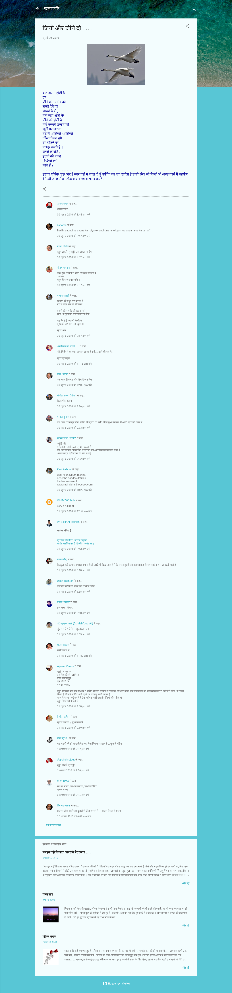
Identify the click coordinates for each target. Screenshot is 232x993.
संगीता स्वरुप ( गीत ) (66, 395)
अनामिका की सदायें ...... (68, 346)
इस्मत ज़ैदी (62, 559)
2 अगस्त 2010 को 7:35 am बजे (73, 795)
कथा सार (48, 894)
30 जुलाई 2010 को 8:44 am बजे (73, 214)
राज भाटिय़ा (62, 374)
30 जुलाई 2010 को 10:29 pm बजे (74, 490)
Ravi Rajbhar (64, 469)
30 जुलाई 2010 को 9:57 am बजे (73, 335)
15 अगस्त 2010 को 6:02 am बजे (74, 816)
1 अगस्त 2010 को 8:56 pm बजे (73, 770)
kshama (62, 225)
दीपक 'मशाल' (63, 602)
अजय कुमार (63, 203)
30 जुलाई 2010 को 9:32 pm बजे (73, 458)
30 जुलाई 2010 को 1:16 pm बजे (73, 406)
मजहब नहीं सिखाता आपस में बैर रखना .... (67, 852)
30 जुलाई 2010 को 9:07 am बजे (73, 285)
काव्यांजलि (51, 9)
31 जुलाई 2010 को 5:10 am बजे (73, 570)
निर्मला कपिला (63, 717)
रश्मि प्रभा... (63, 738)
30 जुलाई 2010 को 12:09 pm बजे (74, 385)
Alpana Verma (65, 666)
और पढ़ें (185, 883)
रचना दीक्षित (63, 246)
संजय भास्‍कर (64, 267)
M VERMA (63, 781)
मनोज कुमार (63, 417)
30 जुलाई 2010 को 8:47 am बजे (73, 236)
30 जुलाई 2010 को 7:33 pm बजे (73, 427)
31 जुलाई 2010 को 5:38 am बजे (73, 591)
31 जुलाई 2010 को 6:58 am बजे (73, 613)
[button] (187, 26)
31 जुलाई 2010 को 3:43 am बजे (73, 549)
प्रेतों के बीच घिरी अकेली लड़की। (73, 540)
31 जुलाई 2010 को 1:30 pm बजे (73, 706)
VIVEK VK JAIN (66, 500)
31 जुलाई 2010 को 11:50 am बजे (74, 655)
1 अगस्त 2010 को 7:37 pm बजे (73, 749)
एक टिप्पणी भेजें (53, 825)
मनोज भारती (63, 295)
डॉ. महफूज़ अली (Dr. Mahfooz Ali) (75, 623)
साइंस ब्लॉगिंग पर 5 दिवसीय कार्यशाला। (75, 543)
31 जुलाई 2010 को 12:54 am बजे (74, 511)
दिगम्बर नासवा (63, 805)
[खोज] (194, 9)
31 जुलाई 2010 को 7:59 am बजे (73, 634)
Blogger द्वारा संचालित (118, 983)
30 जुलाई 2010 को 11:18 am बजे (74, 363)
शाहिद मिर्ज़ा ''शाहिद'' (66, 438)
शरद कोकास (63, 644)
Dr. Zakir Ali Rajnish (68, 521)
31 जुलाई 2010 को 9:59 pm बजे (73, 727)
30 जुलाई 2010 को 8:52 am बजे (73, 257)
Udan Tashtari (65, 580)
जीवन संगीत (49, 936)
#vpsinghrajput (66, 759)
